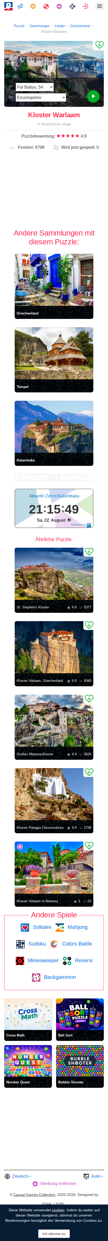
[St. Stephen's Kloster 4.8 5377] (54, 574)
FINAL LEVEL (53, 1204)
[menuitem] (20, 6)
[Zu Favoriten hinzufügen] (98, 45)
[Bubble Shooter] (80, 1061)
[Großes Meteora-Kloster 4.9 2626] (54, 721)
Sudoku (36, 944)
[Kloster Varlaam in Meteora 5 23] (54, 868)
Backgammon (59, 977)
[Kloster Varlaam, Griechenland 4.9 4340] (54, 647)
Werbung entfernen (58, 1183)
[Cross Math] (28, 1014)
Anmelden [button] (86, 6)
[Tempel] (54, 353)
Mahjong (77, 927)
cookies (58, 1210)
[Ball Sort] (80, 1014)
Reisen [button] (47, 6)
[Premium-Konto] (60, 6)
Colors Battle (76, 944)
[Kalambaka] (54, 427)
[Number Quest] (28, 1061)
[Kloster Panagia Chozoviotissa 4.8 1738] (54, 794)
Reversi (83, 960)
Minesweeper (42, 960)
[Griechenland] (54, 280)
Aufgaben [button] (33, 6)
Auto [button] (95, 1176)
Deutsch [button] (20, 1176)
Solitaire (41, 927)
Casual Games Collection (34, 1195)
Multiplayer (20, 6)
